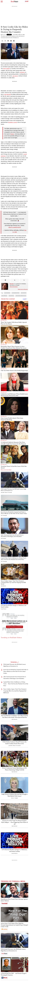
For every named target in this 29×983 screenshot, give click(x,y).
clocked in (22, 72)
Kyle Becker (3, 586)
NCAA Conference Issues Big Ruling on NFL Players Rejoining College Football (14, 769)
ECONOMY (23, 292)
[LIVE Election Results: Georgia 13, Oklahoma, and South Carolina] (14, 596)
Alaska (12, 134)
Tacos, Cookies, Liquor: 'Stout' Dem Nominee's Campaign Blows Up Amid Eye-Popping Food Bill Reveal (13, 582)
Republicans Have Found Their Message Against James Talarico (14, 900)
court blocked (7, 94)
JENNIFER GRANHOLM (21, 295)
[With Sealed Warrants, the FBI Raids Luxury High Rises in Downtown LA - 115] (14, 940)
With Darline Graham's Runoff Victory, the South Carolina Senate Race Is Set (14, 742)
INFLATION (11, 295)
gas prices (15, 76)
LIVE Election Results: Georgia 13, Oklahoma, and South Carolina (13, 606)
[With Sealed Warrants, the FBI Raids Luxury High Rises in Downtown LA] (14, 479)
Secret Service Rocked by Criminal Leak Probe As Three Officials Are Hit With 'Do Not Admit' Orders (14, 512)
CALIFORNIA (7, 292)
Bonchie (4, 34)
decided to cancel (12, 122)
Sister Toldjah (14, 798)
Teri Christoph (4, 515)
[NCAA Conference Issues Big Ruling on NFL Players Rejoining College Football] (14, 758)
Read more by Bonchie (23, 289)
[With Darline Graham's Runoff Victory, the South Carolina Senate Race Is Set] (14, 732)
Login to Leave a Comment (14, 626)
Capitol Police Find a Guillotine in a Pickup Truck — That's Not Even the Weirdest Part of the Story (14, 558)
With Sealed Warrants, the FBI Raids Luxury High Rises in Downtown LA (13, 489)
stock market (6, 68)
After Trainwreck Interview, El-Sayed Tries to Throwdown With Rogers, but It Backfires (12, 535)
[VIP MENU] (26, 1)
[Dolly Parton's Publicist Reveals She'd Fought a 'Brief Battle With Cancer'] (14, 785)
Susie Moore (3, 609)
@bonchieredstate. (14, 286)
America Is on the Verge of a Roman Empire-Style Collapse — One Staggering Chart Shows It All (14, 822)
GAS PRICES (4, 295)
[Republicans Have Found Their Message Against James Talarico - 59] (14, 890)
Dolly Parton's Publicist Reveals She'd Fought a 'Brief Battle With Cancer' (14, 795)
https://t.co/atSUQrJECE (14, 227)
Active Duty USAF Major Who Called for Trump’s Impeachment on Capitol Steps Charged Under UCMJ (14, 924)
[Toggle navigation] (2, 1)
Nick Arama (3, 538)
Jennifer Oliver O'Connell (6, 492)
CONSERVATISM (15, 292)
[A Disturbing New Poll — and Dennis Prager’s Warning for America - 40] (14, 964)
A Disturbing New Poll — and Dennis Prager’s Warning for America (13, 974)
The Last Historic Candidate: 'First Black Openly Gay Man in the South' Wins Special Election (14, 716)
